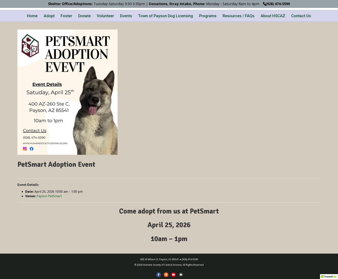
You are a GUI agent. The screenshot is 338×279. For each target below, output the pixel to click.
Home (32, 16)
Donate (84, 16)
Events (126, 16)
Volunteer (105, 16)
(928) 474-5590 (277, 3)
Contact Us (301, 16)
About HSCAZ (273, 16)
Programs (208, 16)
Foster (66, 16)
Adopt (49, 16)
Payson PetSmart (49, 196)
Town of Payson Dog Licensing (165, 16)
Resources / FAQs (238, 16)
